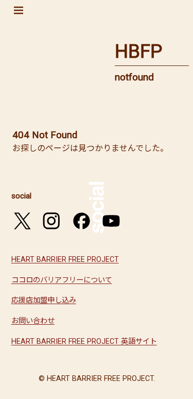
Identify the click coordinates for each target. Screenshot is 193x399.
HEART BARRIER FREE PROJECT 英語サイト (84, 341)
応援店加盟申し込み (43, 300)
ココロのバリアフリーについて (61, 280)
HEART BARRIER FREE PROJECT (65, 259)
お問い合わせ (33, 321)
